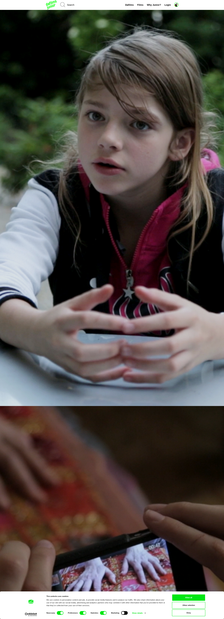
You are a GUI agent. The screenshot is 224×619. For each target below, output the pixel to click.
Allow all (188, 598)
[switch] (83, 613)
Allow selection (188, 605)
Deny (189, 613)
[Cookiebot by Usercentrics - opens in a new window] (31, 614)
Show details (137, 613)
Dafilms (129, 5)
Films (140, 5)
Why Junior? (154, 5)
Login (167, 5)
